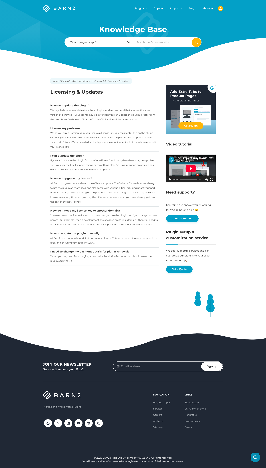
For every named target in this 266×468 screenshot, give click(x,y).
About (206, 8)
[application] (191, 168)
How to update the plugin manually (74, 233)
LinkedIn (68, 423)
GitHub (99, 423)
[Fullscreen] (211, 179)
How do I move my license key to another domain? (85, 210)
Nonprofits (191, 414)
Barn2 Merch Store (195, 408)
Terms (188, 427)
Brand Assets (192, 402)
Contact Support (182, 218)
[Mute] (206, 179)
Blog (192, 8)
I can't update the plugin (67, 155)
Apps (157, 8)
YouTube (79, 423)
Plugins (139, 8)
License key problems (65, 128)
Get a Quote (179, 269)
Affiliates (158, 421)
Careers (157, 414)
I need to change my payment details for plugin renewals (89, 251)
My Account (220, 8)
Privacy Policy (192, 421)
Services (157, 408)
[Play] (170, 179)
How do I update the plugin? (70, 105)
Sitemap (158, 427)
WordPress (89, 423)
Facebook (48, 423)
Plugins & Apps (161, 402)
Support (174, 8)
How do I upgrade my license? (71, 178)
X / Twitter (58, 423)
